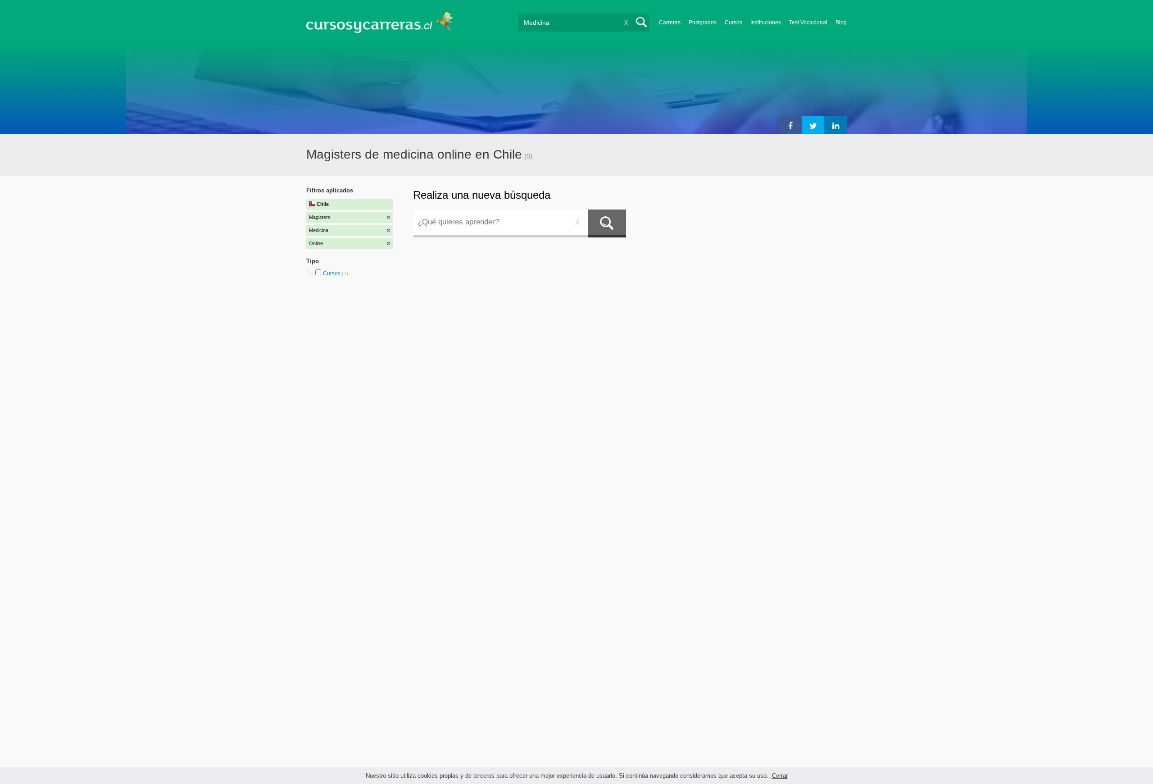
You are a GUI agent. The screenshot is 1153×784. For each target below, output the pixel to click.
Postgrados (703, 22)
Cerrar (780, 775)
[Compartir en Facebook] (790, 125)
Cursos (733, 22)
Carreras (670, 22)
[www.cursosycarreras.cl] (385, 22)
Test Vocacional (808, 22)
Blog (841, 22)
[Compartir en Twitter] (813, 125)
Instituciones (765, 22)
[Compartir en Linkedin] (835, 125)
